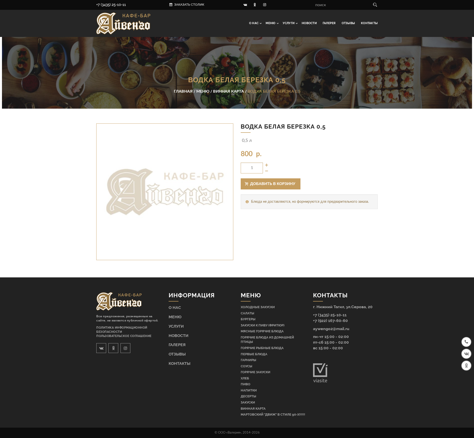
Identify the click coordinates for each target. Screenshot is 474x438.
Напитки (249, 390)
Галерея (329, 23)
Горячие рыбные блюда (262, 348)
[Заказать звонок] (466, 342)
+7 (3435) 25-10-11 (111, 4)
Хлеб (245, 378)
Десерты (248, 396)
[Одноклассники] (466, 365)
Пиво (245, 384)
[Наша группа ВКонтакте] (245, 4)
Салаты (247, 313)
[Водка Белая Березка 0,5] (164, 191)
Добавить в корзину (272, 183)
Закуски (248, 402)
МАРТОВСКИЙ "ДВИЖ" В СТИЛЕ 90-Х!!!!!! (273, 414)
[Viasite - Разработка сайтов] (320, 381)
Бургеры (248, 319)
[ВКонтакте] (466, 354)
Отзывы (348, 23)
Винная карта (253, 408)
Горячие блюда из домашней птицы (267, 340)
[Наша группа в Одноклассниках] (255, 4)
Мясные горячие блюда (262, 331)
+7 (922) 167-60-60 (330, 320)
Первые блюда (254, 354)
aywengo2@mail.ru (331, 328)
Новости (309, 23)
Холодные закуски (258, 307)
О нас (254, 23)
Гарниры (248, 360)
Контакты (369, 23)
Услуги (289, 23)
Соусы (246, 366)
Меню (271, 23)
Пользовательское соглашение (124, 336)
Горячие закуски (255, 372)
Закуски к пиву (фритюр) (262, 325)
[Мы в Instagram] (264, 4)
